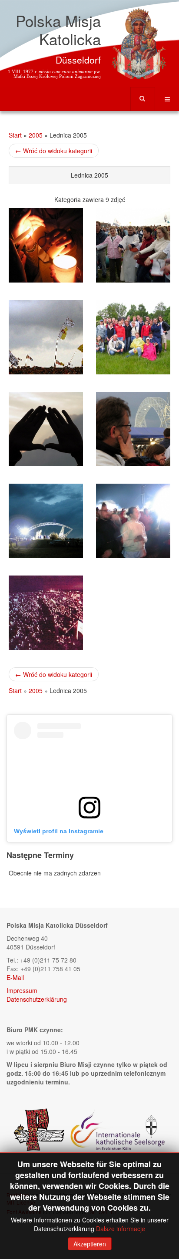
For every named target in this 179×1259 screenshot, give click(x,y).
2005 (36, 135)
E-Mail (15, 977)
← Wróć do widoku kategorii (53, 150)
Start (15, 135)
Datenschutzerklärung (37, 999)
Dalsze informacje (120, 1228)
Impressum (22, 990)
